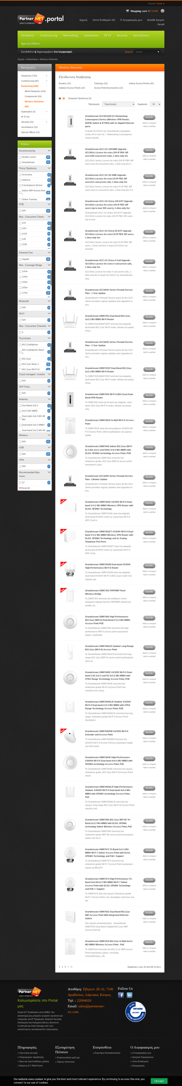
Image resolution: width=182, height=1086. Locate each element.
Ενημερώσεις (138, 1066)
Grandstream (28, 162)
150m (25, 282)
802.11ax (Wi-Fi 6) (31, 369)
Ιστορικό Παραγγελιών (142, 1057)
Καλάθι (149, 117)
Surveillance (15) (29, 127)
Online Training (29, 199)
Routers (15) (65, 83)
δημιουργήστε (45, 51)
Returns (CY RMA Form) (31, 1066)
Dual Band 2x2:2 (30, 405)
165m (25, 287)
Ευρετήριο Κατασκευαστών (107, 1053)
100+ (24, 228)
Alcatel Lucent (29, 157)
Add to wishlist (149, 126)
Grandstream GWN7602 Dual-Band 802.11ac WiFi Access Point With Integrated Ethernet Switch (107, 915)
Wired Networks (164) (35, 91)
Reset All (25, 488)
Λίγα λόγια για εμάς (28, 1053)
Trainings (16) (101, 83)
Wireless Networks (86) (34, 104)
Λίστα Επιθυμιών (140, 1061)
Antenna (26, 180)
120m (25, 276)
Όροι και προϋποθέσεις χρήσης (34, 1061)
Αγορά (160, 24)
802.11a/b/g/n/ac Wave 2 (33, 352)
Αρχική (83, 19)
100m (25, 271)
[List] (64, 99)
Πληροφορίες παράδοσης (31, 1057)
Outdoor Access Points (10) (72, 88)
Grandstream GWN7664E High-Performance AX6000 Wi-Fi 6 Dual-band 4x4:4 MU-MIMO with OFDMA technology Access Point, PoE (108, 760)
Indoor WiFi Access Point (33, 192)
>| (71, 966)
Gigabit (25, 259)
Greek (160, 3)
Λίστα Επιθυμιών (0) (103, 19)
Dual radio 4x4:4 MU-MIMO (33, 418)
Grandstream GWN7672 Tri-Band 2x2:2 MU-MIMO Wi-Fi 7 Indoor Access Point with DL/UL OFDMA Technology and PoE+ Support (107, 852)
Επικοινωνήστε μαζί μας (68, 1057)
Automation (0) (28, 111)
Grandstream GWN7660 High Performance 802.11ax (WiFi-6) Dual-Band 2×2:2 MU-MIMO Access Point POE (107, 620)
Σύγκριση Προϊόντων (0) (79, 98)
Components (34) (33, 96)
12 (23, 482)
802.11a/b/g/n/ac (30, 344)
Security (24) (27, 122)
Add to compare (149, 123)
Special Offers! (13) (30, 132)
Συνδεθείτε (27, 51)
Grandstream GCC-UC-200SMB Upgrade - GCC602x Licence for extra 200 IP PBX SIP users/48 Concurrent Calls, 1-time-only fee (106, 152)
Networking (32, 59)
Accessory (27, 174)
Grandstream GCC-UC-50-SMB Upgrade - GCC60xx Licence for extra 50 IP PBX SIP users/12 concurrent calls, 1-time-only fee (106, 178)
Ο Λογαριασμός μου (131, 19)
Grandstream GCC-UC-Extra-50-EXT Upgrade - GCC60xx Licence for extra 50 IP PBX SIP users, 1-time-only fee (109, 234)
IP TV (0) (25, 117)
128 (24, 239)
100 (24, 223)
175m (25, 293)
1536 (24, 244)
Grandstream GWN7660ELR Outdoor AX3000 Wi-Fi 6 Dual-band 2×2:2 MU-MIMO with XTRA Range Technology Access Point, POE (108, 705)
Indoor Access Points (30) (141, 83)
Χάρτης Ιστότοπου (66, 1062)
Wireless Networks (49, 59)
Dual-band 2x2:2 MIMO (33, 425)
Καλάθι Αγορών (155, 19)
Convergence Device (32, 185)
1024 (24, 234)
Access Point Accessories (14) (108, 88)
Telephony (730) (29, 76)
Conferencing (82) (30, 81)
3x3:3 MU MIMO (30, 411)
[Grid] (60, 99)
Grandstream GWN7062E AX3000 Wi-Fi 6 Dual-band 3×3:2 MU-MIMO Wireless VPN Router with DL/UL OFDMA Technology (109, 505)
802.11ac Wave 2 (30, 364)
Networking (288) (29, 86)
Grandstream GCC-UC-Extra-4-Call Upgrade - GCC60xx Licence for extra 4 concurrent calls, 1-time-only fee (108, 263)
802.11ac (26, 359)
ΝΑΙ (24, 210)
